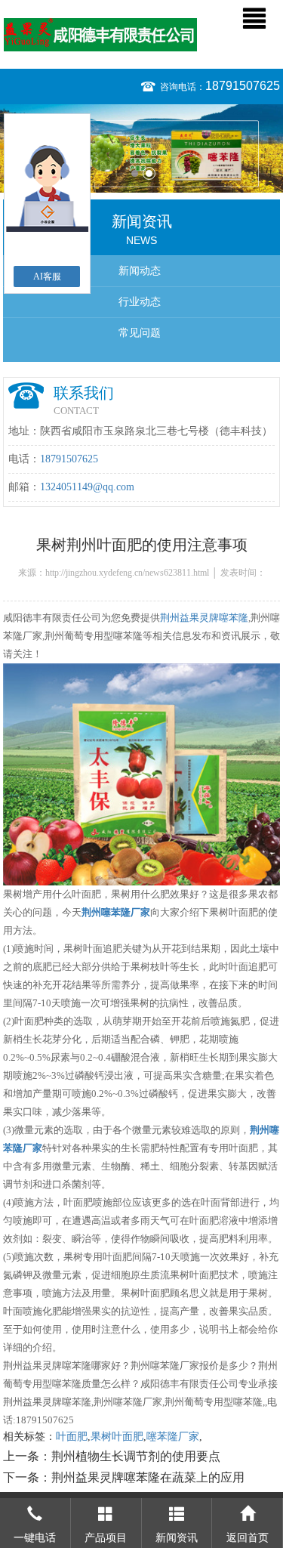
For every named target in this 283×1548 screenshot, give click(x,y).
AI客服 (47, 276)
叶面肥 (72, 1436)
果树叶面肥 (117, 1436)
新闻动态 (139, 271)
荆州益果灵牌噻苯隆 (204, 617)
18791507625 (242, 85)
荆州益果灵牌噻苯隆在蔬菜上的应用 (148, 1477)
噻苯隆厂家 (172, 1436)
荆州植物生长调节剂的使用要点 (135, 1456)
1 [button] (134, 173)
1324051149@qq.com (87, 487)
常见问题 (139, 332)
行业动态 (139, 301)
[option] (141, 148)
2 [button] (149, 173)
